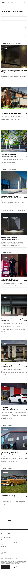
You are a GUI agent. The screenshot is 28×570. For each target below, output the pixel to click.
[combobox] (14, 18)
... (20, 519)
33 (24, 519)
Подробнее (15, 567)
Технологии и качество (7, 540)
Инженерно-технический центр (9, 542)
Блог (2, 544)
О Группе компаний (6, 537)
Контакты (3, 546)
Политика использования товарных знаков (9, 558)
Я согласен (6, 567)
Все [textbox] (3, 18)
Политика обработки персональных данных (10, 556)
